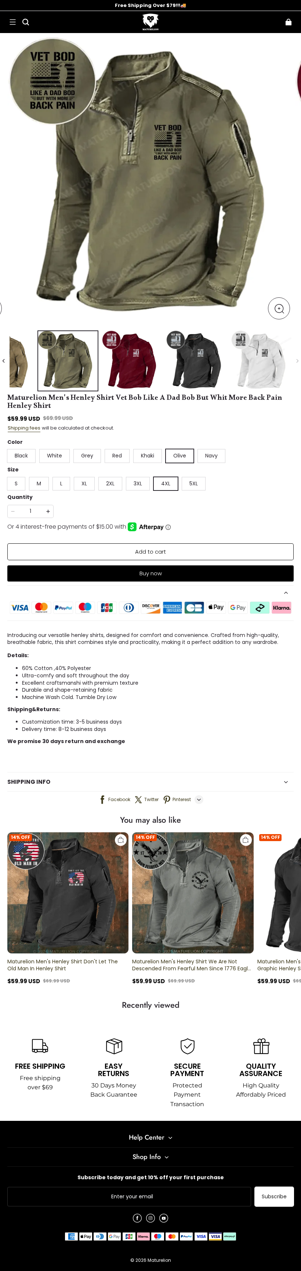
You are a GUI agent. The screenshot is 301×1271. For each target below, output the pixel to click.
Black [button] (21, 455)
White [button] (54, 455)
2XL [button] (110, 483)
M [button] (39, 483)
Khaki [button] (147, 455)
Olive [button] (179, 455)
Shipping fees (24, 427)
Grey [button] (87, 455)
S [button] (16, 483)
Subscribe (274, 1196)
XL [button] (84, 483)
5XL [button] (193, 483)
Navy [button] (211, 455)
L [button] (61, 483)
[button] (12, 22)
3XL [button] (138, 483)
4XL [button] (165, 483)
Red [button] (117, 455)
